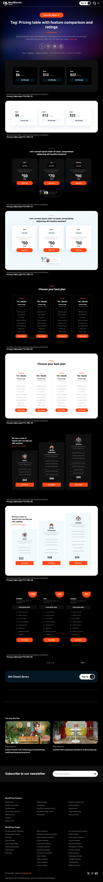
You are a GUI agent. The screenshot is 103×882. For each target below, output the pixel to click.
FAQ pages (8, 853)
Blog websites (9, 850)
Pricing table (41, 814)
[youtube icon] (92, 873)
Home (24, 53)
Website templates (42, 53)
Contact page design (11, 843)
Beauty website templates (45, 837)
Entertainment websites (44, 853)
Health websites (73, 834)
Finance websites (42, 862)
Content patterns (73, 805)
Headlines (8, 818)
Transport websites (74, 859)
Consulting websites (43, 847)
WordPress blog (10, 808)
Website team (72, 808)
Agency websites (42, 831)
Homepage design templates (14, 831)
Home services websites (76, 837)
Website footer (10, 814)
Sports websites (73, 853)
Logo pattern (41, 805)
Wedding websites (74, 865)
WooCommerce (73, 814)
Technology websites (75, 856)
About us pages (10, 840)
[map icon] (96, 873)
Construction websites (44, 843)
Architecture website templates (47, 834)
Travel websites (73, 862)
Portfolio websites (74, 850)
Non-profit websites (74, 843)
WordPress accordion (12, 805)
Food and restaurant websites (77, 831)
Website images (42, 802)
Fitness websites (42, 865)
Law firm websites (74, 840)
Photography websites (75, 847)
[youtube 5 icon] (61, 46)
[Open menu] (98, 3)
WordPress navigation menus (46, 808)
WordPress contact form (76, 802)
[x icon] (42, 46)
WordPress (31, 53)
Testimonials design (74, 811)
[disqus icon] (48, 46)
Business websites (43, 840)
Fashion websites (42, 859)
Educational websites (43, 850)
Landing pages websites (12, 834)
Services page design (12, 847)
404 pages (8, 837)
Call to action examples (12, 811)
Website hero (9, 802)
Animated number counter (45, 811)
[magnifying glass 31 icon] (54, 46)
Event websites (41, 856)
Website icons (9, 821)
